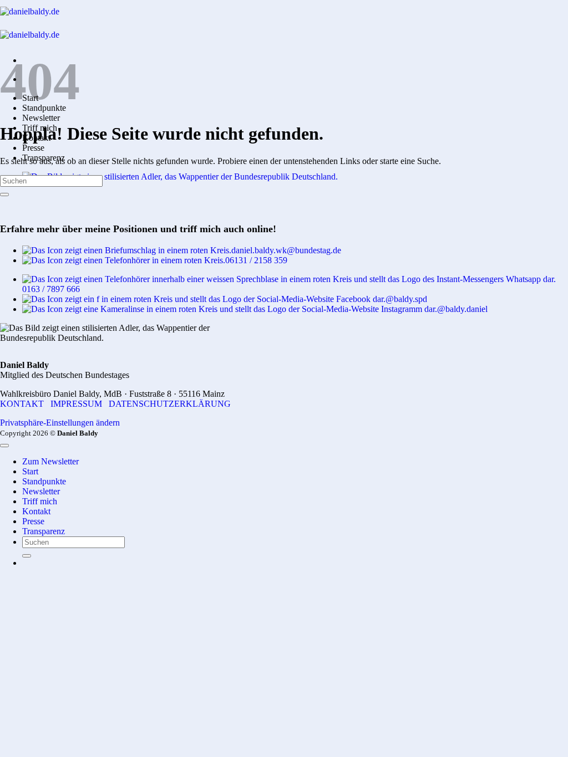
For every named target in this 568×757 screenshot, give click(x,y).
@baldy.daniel (462, 309)
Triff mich (39, 501)
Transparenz (43, 531)
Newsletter (41, 117)
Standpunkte (44, 481)
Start (30, 471)
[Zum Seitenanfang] (4, 445)
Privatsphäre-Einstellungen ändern (60, 422)
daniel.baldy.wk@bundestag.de (286, 250)
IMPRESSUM (76, 403)
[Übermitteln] (4, 194)
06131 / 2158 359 (256, 260)
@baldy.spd (406, 299)
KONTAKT (22, 403)
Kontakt (36, 511)
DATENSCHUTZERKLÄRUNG (170, 403)
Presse (33, 147)
